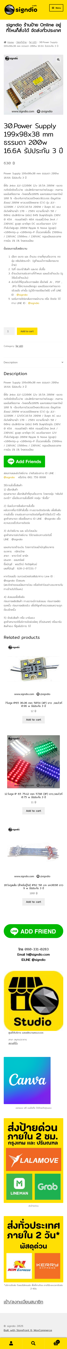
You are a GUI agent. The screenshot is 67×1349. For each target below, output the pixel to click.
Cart (52, 1340)
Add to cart (27, 331)
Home (10, 42)
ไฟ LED (33, 42)
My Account (11, 1343)
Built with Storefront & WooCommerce (28, 1330)
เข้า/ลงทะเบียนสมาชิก (23, 1301)
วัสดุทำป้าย (21, 42)
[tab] (33, 362)
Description (11, 362)
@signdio (22, 295)
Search (33, 1343)
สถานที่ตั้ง (13, 1043)
